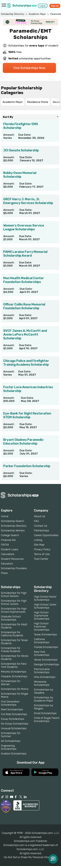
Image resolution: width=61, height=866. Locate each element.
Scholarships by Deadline (43, 691)
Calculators (7, 554)
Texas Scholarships (45, 634)
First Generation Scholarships (10, 703)
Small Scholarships (45, 713)
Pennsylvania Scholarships (42, 670)
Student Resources (12, 558)
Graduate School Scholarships (11, 618)
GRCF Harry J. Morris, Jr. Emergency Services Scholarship (28, 201)
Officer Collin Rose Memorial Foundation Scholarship (24, 306)
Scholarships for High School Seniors (14, 594)
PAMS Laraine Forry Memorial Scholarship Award (25, 253)
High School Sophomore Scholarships (41, 615)
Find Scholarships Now (29, 68)
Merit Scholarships (12, 709)
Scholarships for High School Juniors (14, 602)
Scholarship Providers (14, 568)
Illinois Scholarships (45, 659)
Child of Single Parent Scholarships (46, 719)
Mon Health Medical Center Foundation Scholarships (23, 280)
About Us (39, 516)
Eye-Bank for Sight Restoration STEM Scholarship (27, 415)
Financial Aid (8, 539)
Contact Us (40, 525)
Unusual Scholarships (14, 728)
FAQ (36, 521)
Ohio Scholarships (44, 677)
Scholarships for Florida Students (10, 649)
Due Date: (24, 134)
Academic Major (37, 14)
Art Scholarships (10, 740)
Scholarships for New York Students (13, 665)
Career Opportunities (46, 535)
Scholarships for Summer (10, 734)
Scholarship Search (12, 521)
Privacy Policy (42, 549)
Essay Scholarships (12, 718)
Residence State (37, 102)
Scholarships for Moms (14, 688)
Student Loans (9, 549)
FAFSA (5, 544)
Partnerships (41, 530)
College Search (10, 535)
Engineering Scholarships (8, 747)
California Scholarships (41, 641)
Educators (7, 563)
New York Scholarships (41, 653)
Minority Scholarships (13, 671)
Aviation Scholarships (13, 753)
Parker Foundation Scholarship (26, 466)
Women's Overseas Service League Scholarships (23, 227)
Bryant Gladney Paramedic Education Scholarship (23, 441)
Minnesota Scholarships (41, 683)
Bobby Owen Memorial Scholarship (19, 174)
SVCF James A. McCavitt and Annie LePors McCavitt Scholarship (25, 334)
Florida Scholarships (46, 647)
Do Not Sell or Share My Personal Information (30, 857)
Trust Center (41, 558)
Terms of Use (42, 554)
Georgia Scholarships (46, 664)
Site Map (39, 544)
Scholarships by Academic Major (43, 699)
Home (4, 516)
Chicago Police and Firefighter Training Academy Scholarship (26, 362)
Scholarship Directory (12, 14)
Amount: (8, 134)
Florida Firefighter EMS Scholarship (20, 126)
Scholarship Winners (13, 530)
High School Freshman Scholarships (41, 626)
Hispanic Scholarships (14, 676)
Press (4, 573)
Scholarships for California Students (12, 634)
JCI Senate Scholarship (21, 150)
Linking (38, 539)
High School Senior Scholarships (45, 598)
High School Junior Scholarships (45, 606)
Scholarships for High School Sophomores (14, 610)
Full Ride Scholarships (14, 714)
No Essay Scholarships (14, 723)
